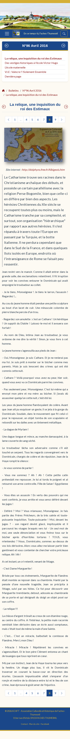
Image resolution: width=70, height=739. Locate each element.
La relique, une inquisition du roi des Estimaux (33, 58)
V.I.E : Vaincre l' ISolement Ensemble (25, 71)
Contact (24, 724)
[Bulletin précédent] (7, 46)
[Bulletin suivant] (63, 46)
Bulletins (13, 90)
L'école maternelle (15, 67)
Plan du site (34, 724)
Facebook (45, 724)
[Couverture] (4, 107)
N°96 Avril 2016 (35, 46)
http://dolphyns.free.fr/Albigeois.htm (43, 169)
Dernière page (13, 76)
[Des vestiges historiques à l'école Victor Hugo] (66, 107)
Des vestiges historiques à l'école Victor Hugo (31, 62)
